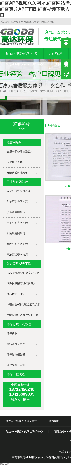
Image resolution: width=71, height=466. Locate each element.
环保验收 (12, 333)
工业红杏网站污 (17, 181)
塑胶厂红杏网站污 (17, 243)
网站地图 (4, 464)
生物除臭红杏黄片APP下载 (22, 315)
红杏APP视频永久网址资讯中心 (24, 64)
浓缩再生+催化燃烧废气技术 (23, 304)
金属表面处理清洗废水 (20, 151)
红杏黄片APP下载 (19, 263)
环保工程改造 (16, 374)
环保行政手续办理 (19, 324)
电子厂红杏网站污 (17, 222)
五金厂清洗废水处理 (18, 191)
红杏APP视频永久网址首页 (21, 53)
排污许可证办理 (16, 343)
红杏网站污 (55, 53)
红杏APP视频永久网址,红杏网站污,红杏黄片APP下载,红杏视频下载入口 (35, 9)
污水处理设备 (15, 162)
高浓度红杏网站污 (17, 254)
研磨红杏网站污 (16, 233)
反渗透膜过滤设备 (17, 172)
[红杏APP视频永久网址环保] (35, 85)
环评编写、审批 (16, 365)
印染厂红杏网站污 (17, 201)
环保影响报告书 (16, 354)
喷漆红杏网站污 (16, 212)
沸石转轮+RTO (15, 293)
